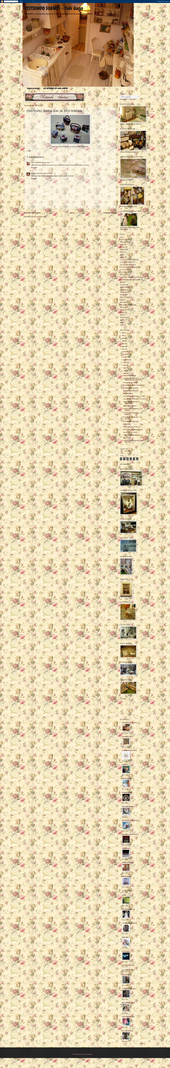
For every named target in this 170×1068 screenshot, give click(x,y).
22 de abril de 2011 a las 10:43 (44, 173)
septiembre (126, 360)
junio (125, 368)
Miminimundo (126, 848)
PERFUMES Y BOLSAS (130, 406)
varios (121, 322)
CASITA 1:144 (124, 239)
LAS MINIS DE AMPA (128, 970)
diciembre (126, 351)
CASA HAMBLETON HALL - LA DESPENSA (132, 413)
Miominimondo (126, 876)
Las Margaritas (126, 890)
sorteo (121, 315)
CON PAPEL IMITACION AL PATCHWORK (131, 402)
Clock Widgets (127, 451)
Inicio (72, 212)
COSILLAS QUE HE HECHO (131, 435)
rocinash (33, 173)
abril (124, 373)
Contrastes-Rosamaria (128, 778)
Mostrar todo (143, 1043)
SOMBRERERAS (128, 393)
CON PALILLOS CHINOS (130, 382)
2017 (123, 335)
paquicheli (125, 764)
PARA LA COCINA (125, 297)
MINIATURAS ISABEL (128, 1003)
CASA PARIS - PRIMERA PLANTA (133, 429)
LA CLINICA (123, 272)
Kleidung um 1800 (127, 792)
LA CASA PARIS (124, 269)
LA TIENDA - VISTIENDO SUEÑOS (130, 277)
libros (121, 282)
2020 (123, 333)
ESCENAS (123, 249)
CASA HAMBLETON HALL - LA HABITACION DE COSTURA (132, 379)
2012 (123, 346)
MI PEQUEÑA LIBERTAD (129, 820)
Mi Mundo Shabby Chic (128, 965)
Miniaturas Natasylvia (128, 862)
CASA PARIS (126, 424)
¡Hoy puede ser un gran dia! (129, 722)
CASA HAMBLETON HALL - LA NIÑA (134, 396)
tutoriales (122, 320)
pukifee (122, 300)
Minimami (125, 937)
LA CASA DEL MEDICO (127, 265)
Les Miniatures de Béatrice (129, 750)
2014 (123, 341)
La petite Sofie (126, 975)
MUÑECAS (123, 295)
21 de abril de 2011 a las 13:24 (42, 162)
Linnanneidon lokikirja (128, 909)
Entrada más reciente (32, 212)
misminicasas (125, 951)
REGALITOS (127, 438)
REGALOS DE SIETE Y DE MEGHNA (134, 385)
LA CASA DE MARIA (126, 262)
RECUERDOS (124, 302)
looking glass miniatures (128, 806)
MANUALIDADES (125, 287)
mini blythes (123, 290)
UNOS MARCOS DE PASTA (131, 388)
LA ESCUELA (124, 274)
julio (124, 365)
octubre (125, 357)
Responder (34, 167)
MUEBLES (123, 292)
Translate (132, 99)
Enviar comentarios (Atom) (39, 216)
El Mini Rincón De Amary (129, 989)
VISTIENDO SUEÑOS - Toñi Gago (53, 8)
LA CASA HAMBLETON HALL (129, 267)
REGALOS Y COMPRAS (127, 305)
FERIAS (122, 252)
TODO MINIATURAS (128, 1017)
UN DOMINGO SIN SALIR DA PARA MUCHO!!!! (133, 441)
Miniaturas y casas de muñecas (130, 834)
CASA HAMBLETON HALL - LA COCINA (132, 417)
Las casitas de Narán (127, 1031)
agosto (125, 362)
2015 (123, 338)
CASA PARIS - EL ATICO (130, 432)
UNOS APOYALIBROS (129, 375)
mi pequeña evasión (127, 736)
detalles (122, 244)
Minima (124, 895)
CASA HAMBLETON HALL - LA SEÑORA (132, 409)
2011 (123, 349)
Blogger (95, 1054)
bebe (121, 237)
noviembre (126, 354)
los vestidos (123, 285)
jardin (121, 254)
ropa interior (123, 310)
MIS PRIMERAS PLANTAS (131, 391)
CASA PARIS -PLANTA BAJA (131, 427)
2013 (123, 344)
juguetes (122, 257)
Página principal (33, 88)
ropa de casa (123, 307)
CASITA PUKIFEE (125, 242)
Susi (32, 162)
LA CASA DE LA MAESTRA (128, 259)
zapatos (122, 325)
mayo (124, 370)
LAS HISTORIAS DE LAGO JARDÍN (55, 88)
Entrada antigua (109, 212)
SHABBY (122, 312)
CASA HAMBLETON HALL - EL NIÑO (134, 399)
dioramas (122, 247)
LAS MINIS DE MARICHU (129, 923)
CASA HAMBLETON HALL (131, 421)
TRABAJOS (123, 317)
